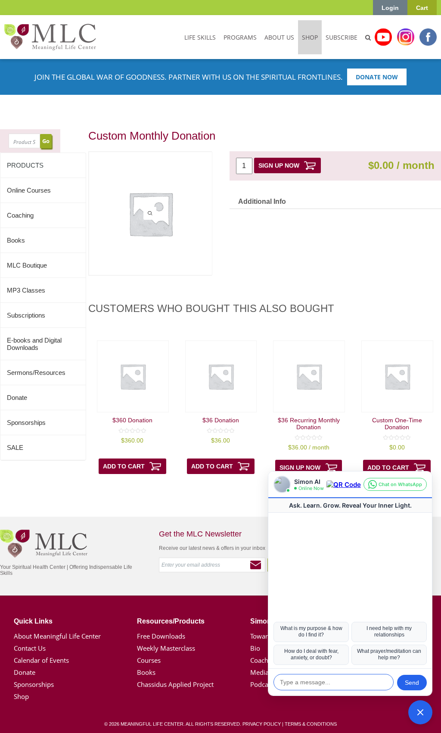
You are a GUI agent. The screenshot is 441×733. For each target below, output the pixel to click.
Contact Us (30, 648)
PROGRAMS (240, 37)
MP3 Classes (26, 290)
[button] (420, 712)
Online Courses (29, 190)
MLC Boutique (27, 265)
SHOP (310, 37)
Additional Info (262, 201)
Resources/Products (171, 621)
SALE (15, 447)
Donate (17, 397)
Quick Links (33, 621)
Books (16, 240)
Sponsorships (26, 422)
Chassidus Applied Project (175, 684)
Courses (149, 660)
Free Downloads (161, 636)
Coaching (20, 215)
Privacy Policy (261, 724)
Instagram (405, 37)
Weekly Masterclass (166, 648)
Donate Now (377, 77)
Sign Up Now (278, 165)
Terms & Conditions (311, 724)
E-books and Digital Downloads (34, 344)
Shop (21, 696)
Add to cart (124, 466)
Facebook (428, 37)
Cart (422, 7)
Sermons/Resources (36, 372)
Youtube (383, 37)
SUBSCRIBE (341, 37)
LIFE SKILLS (200, 37)
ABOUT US (279, 37)
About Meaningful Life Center (57, 636)
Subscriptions (26, 315)
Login (390, 7)
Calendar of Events (41, 660)
